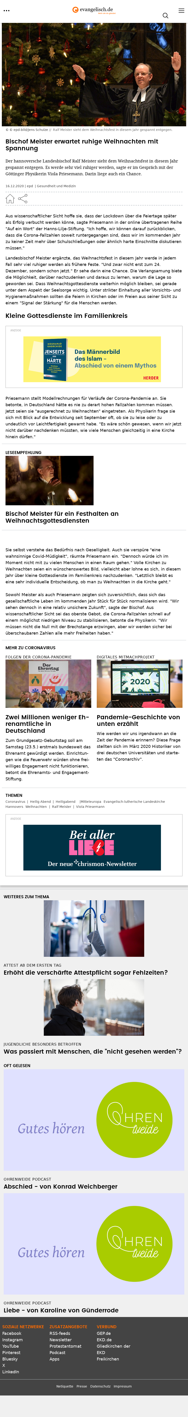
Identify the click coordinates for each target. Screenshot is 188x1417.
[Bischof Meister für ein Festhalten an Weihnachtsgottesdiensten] (94, 480)
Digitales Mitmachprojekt (126, 657)
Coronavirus (15, 801)
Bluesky (10, 1359)
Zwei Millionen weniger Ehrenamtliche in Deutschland (47, 724)
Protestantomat (65, 1346)
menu (6, 11)
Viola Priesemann (90, 807)
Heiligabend (65, 801)
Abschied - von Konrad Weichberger (60, 1187)
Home (10, 198)
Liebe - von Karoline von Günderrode (61, 1311)
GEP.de (104, 1333)
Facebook (11, 1333)
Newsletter (61, 1339)
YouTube (10, 1346)
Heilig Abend (40, 801)
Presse (82, 1386)
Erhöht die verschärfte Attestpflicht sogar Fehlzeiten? (86, 973)
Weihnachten (36, 807)
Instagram (12, 1339)
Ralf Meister (61, 807)
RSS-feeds (60, 1333)
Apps (54, 1359)
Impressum (123, 1386)
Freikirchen (108, 1359)
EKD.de (104, 1339)
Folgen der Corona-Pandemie (39, 657)
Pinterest (11, 1352)
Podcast (57, 1352)
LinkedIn (10, 1371)
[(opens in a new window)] (92, 359)
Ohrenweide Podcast (27, 1179)
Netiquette (64, 1386)
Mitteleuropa (91, 801)
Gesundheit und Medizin (56, 186)
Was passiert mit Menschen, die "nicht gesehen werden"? (93, 1052)
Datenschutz (100, 1386)
